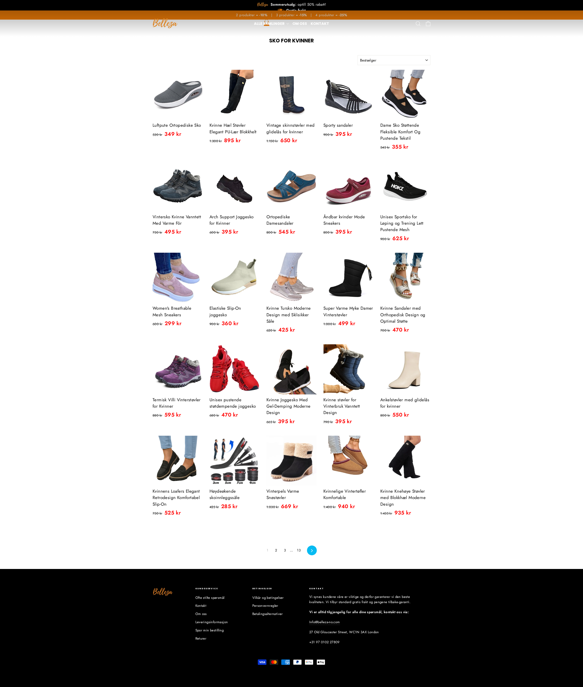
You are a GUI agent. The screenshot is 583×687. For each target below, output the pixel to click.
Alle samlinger (269, 23)
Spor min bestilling (209, 630)
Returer (201, 638)
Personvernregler (265, 605)
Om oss (299, 23)
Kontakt (320, 23)
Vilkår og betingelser (268, 597)
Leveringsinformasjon (211, 622)
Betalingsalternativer (267, 613)
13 (299, 550)
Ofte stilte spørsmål (210, 597)
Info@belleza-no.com (324, 622)
